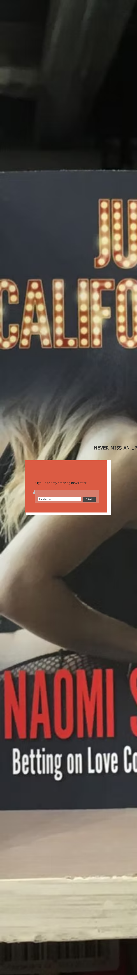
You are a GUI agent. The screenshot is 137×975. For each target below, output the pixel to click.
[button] (105, 465)
